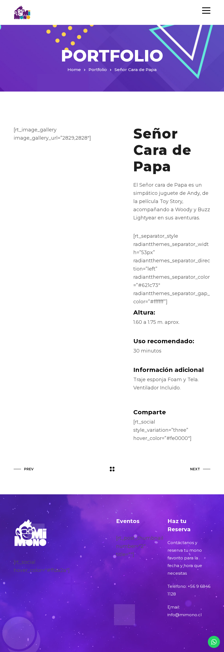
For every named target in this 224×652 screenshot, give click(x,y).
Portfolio (98, 69)
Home (74, 69)
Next (195, 469)
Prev (29, 469)
